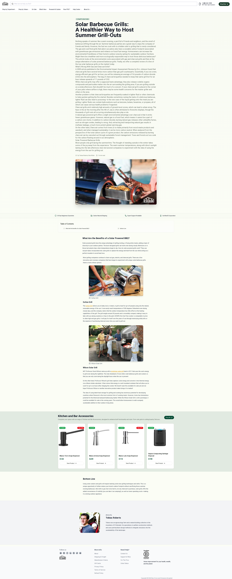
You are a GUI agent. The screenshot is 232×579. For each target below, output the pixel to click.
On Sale (34, 9)
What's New (42, 9)
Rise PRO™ (66, 9)
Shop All (168, 417)
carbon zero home (84, 120)
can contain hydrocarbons (102, 102)
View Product (70, 463)
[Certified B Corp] (146, 554)
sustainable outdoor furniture (142, 54)
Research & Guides (55, 9)
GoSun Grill (89, 306)
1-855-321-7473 (207, 3)
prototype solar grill (117, 371)
